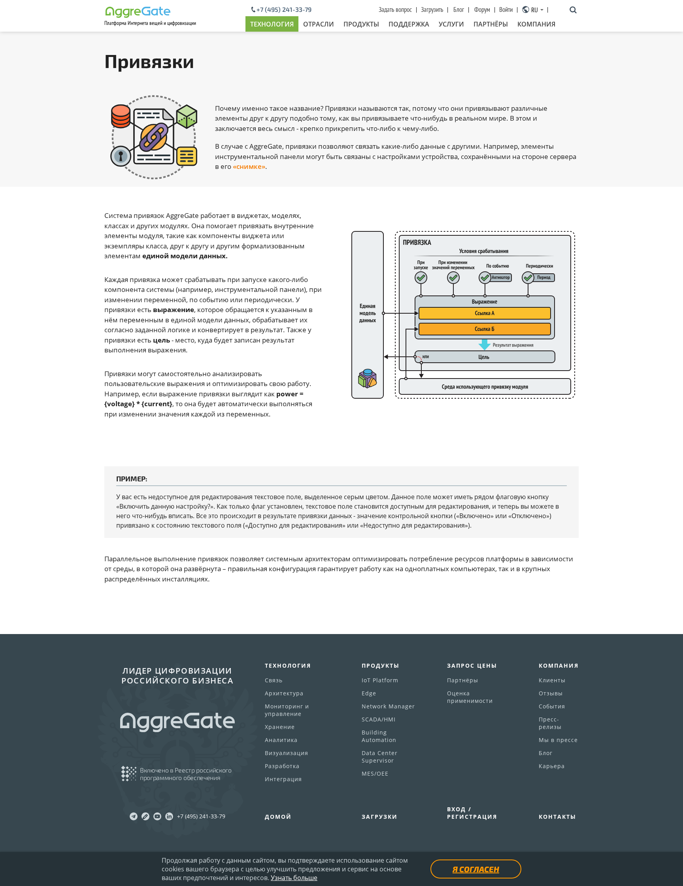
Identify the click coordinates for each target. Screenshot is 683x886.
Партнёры (491, 24)
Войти (506, 9)
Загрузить (432, 9)
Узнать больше (294, 877)
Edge (369, 693)
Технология (272, 24)
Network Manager (388, 706)
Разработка (282, 766)
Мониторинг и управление (287, 710)
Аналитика (281, 740)
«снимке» (249, 166)
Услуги (451, 24)
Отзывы (551, 693)
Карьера (552, 766)
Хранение (280, 727)
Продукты (361, 24)
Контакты (557, 816)
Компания (536, 24)
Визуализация (286, 753)
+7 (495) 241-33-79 (284, 9)
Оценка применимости (470, 696)
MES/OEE (375, 773)
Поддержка (409, 24)
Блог (458, 9)
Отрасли (318, 24)
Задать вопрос (395, 9)
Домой (278, 816)
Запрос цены (472, 665)
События (552, 706)
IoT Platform (380, 680)
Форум (482, 9)
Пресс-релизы (550, 723)
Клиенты (552, 680)
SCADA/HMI (379, 719)
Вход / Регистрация (472, 812)
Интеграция (283, 779)
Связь (274, 680)
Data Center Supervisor (380, 756)
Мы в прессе (558, 740)
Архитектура (284, 693)
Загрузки (380, 816)
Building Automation (379, 736)
